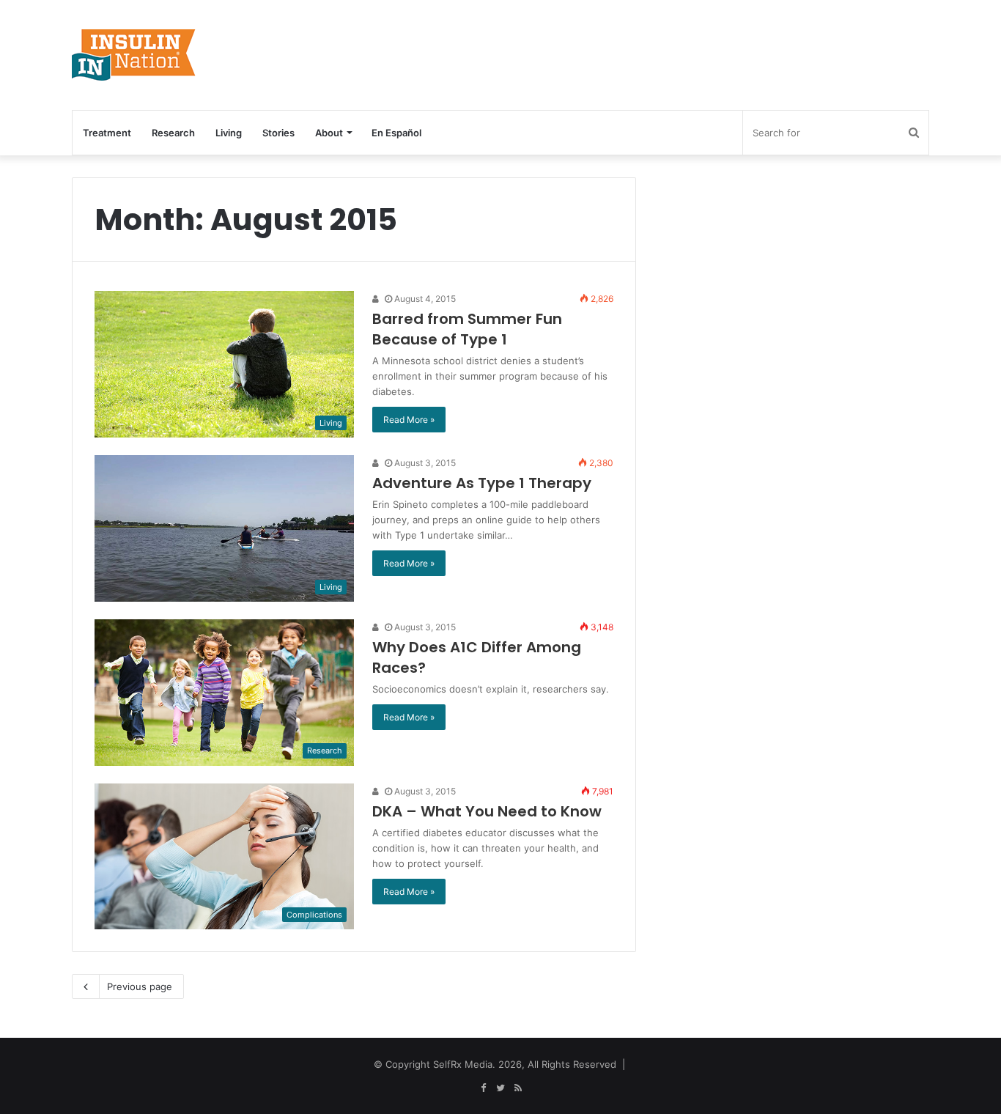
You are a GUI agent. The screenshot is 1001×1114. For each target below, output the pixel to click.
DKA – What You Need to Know (487, 811)
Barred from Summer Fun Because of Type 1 (467, 329)
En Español (396, 133)
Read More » (409, 419)
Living (228, 133)
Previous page (139, 986)
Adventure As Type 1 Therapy (481, 483)
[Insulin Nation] (134, 55)
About (329, 133)
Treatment (107, 133)
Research (173, 133)
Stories (278, 133)
